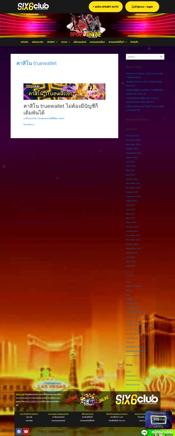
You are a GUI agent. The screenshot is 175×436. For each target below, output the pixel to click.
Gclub (64, 41)
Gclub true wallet (133, 286)
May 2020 (130, 266)
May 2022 (130, 170)
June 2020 (131, 261)
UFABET (51, 41)
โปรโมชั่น (134, 41)
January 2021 (132, 231)
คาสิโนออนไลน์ (29, 118)
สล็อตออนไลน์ (79, 41)
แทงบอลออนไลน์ (133, 355)
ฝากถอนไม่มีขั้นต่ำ (116, 41)
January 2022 (132, 179)
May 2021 (130, 214)
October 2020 (132, 244)
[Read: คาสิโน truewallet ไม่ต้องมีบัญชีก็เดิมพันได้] (64, 91)
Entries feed (131, 376)
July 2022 (130, 161)
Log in (128, 371)
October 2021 (132, 192)
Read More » (29, 124)
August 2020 (131, 252)
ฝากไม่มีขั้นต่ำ (132, 338)
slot (127, 294)
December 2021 (133, 183)
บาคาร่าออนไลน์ (133, 316)
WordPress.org (133, 384)
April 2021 (130, 218)
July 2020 (130, 257)
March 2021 (131, 222)
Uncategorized (132, 303)
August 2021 (131, 200)
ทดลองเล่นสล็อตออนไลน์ (136, 312)
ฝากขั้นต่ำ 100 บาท (134, 325)
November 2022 (133, 144)
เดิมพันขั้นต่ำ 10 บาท (134, 347)
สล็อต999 (130, 342)
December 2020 (133, 235)
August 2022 (131, 157)
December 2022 (133, 140)
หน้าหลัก (24, 41)
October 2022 (132, 148)
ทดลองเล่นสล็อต (97, 41)
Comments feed (133, 380)
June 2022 (131, 166)
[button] (52, 42)
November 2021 (133, 187)
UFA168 (29, 420)
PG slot (129, 290)
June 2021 (130, 209)
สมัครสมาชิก (37, 41)
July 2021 (130, 205)
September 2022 (133, 153)
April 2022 (130, 174)
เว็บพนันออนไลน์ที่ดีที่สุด (47, 118)
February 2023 (132, 135)
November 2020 (133, 239)
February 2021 (132, 227)
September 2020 (133, 248)
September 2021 (133, 196)
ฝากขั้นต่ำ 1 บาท (133, 321)
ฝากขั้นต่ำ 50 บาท (133, 329)
